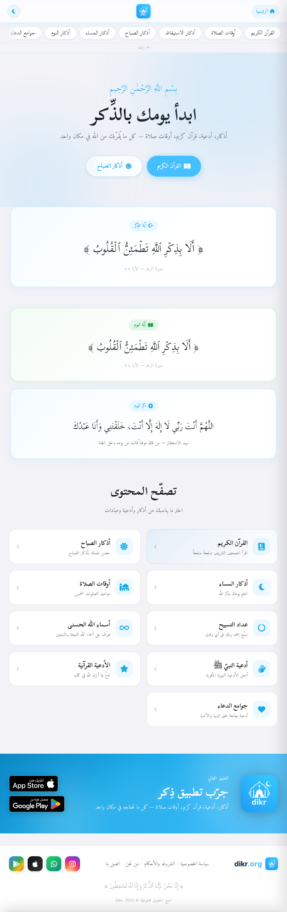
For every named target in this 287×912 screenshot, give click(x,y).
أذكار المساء (97, 32)
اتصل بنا (113, 864)
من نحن (132, 864)
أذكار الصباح (137, 32)
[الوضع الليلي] (13, 11)
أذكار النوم (60, 32)
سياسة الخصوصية (194, 864)
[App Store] (35, 863)
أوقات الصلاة (223, 32)
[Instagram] (72, 863)
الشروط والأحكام (159, 864)
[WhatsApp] (53, 863)
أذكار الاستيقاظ (180, 32)
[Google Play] (16, 863)
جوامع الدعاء (23, 32)
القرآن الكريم (263, 32)
